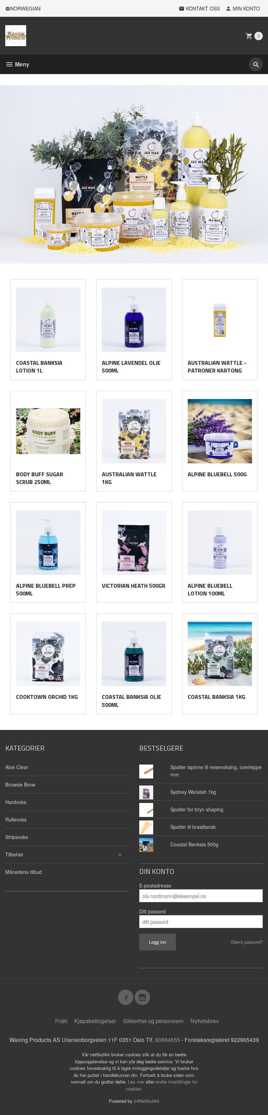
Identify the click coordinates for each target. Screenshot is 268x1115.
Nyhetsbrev (205, 1021)
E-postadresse (155, 885)
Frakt (61, 1021)
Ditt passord (152, 911)
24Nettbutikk (146, 1101)
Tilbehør (14, 854)
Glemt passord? (247, 942)
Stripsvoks (16, 836)
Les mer (137, 1081)
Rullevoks (16, 819)
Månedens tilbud (23, 871)
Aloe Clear (16, 766)
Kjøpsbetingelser (95, 1021)
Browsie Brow (20, 784)
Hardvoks (15, 801)
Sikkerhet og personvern (153, 1021)
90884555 (167, 1040)
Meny (21, 64)
